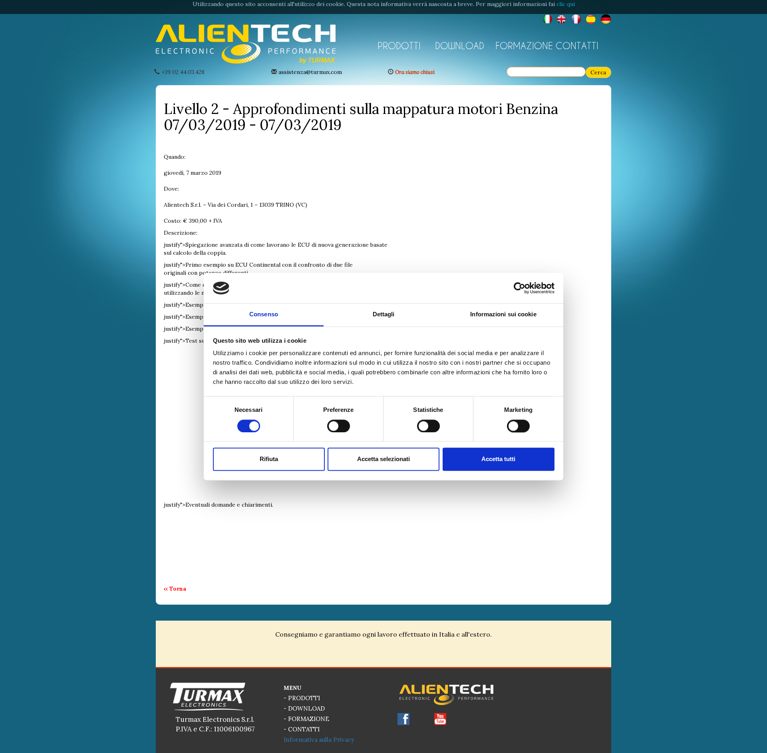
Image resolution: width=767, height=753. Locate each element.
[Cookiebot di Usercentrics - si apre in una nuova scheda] (519, 288)
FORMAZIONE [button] (522, 45)
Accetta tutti (498, 459)
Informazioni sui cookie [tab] (503, 314)
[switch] (338, 425)
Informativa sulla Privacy (319, 739)
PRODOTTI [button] (399, 45)
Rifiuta (269, 459)
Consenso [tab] (263, 314)
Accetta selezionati (383, 459)
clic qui (565, 4)
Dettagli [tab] (384, 314)
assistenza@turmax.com (310, 72)
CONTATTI (577, 45)
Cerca (598, 72)
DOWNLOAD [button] (459, 45)
